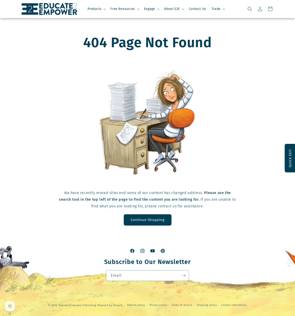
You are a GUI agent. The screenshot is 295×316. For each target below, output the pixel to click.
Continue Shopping (148, 220)
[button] (96, 9)
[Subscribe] (184, 275)
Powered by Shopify (110, 305)
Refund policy (136, 305)
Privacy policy (158, 305)
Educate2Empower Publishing (77, 305)
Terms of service (181, 305)
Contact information (234, 305)
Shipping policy (207, 305)
